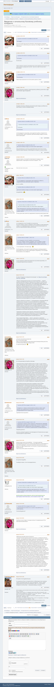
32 (38, 32)
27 (31, 32)
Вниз (5, 32)
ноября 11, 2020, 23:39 (20, 258)
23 (24, 32)
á (8, 632)
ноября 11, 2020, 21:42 (20, 221)
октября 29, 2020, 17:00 (20, 142)
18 (18, 32)
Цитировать (46, 48)
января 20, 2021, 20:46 (20, 457)
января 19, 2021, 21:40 (20, 359)
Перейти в (29, 614)
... (14, 32)
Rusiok (7, 53)
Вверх (5, 607)
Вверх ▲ (49, 684)
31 (36, 32)
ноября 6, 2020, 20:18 (20, 199)
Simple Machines (11, 684)
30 (35, 32)
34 (40, 32)
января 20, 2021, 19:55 (20, 419)
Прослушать (10, 655)
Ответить (44, 30)
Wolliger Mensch (10, 576)
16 (15, 32)
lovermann (9, 480)
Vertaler (16, 18)
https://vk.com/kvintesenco (21, 98)
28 (32, 32)
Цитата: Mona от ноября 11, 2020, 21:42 (26, 237)
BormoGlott (9, 36)
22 (23, 32)
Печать (48, 30)
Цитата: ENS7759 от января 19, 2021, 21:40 (26, 405)
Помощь (45, 684)
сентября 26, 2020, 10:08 (20, 36)
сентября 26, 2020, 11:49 (20, 71)
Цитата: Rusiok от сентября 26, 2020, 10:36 (26, 74)
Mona (7, 119)
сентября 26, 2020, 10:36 (20, 53)
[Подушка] (5, 590)
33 (39, 32)
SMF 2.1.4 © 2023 (5, 684)
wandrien (8, 199)
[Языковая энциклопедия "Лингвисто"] (5, 487)
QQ (41, 48)
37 (45, 32)
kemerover (9, 402)
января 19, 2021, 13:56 (20, 274)
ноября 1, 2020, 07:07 (20, 175)
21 (22, 32)
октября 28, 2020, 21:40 (20, 118)
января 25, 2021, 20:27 (20, 534)
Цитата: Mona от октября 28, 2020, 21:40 (26, 145)
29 (33, 32)
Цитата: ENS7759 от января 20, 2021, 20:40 (26, 506)
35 (42, 32)
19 (19, 32)
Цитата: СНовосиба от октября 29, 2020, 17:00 (27, 201)
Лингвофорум (8, 5)
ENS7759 (8, 87)
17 (16, 32)
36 (43, 32)
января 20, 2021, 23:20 (20, 479)
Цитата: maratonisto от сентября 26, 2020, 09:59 (27, 38)
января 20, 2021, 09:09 (20, 402)
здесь (28, 13)
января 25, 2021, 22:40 (20, 576)
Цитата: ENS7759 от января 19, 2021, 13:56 (26, 422)
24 (26, 32)
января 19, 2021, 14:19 (20, 336)
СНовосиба (9, 142)
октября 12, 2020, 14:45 (20, 87)
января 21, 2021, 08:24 (20, 518)
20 (20, 32)
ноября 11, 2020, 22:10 (20, 234)
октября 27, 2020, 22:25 (20, 103)
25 (27, 32)
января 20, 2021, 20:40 (20, 440)
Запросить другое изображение (20, 655)
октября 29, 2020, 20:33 (20, 156)
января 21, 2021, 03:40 (20, 503)
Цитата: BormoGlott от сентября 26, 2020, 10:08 (27, 55)
